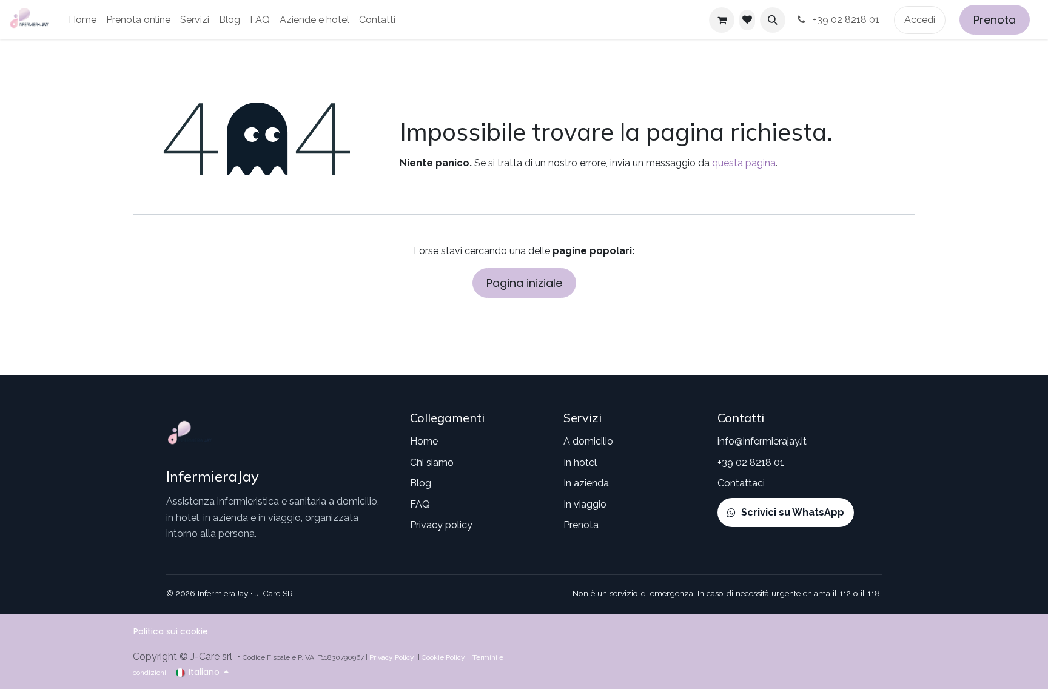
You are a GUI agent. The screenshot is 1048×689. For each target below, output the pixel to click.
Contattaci (741, 483)
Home (424, 441)
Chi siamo (432, 462)
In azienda (586, 483)
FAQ (420, 504)
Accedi (919, 19)
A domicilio (588, 441)
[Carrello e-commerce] (721, 20)
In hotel (580, 462)
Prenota (994, 19)
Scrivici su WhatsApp (792, 512)
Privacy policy (441, 525)
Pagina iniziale (524, 283)
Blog (420, 483)
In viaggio (584, 504)
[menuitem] (82, 20)
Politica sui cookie (170, 631)
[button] (772, 20)
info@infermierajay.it (762, 441)
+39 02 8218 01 (847, 19)
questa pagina (744, 163)
